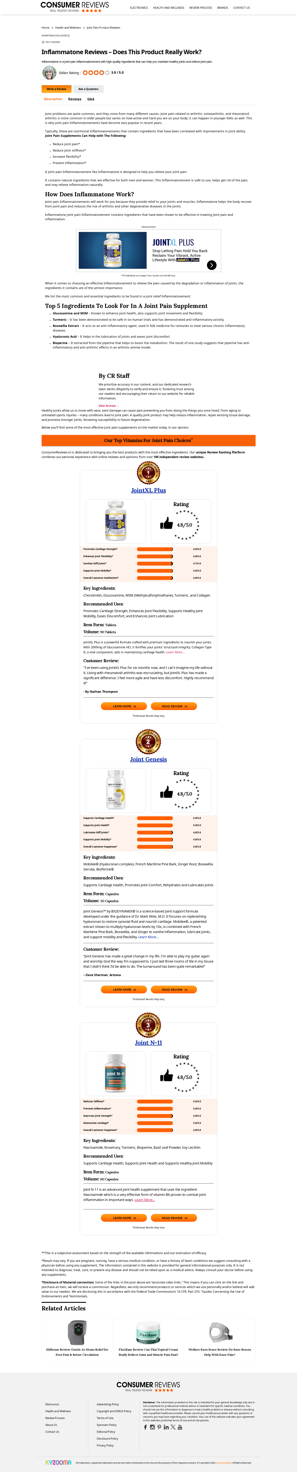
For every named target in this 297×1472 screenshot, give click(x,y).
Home (45, 27)
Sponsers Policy (107, 1425)
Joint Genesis (148, 759)
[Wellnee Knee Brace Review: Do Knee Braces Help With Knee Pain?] (220, 1344)
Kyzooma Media (224, 1462)
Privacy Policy (105, 1445)
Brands (222, 7)
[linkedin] (166, 1427)
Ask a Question (88, 89)
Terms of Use (105, 1418)
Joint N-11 (148, 1042)
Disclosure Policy (107, 1438)
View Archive (109, 406)
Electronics (139, 7)
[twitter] (173, 1427)
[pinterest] (159, 1427)
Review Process (200, 7)
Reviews (74, 99)
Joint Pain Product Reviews (103, 27)
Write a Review (56, 89)
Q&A (91, 99)
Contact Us (241, 7)
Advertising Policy (108, 1404)
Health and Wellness (168, 7)
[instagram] (152, 1427)
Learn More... (175, 652)
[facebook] (145, 1427)
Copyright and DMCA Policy (114, 1411)
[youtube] (180, 1427)
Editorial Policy (106, 1432)
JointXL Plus (148, 490)
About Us (51, 1425)
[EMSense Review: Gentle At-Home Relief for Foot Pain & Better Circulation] (77, 1344)
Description (53, 99)
